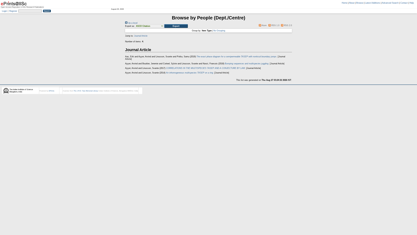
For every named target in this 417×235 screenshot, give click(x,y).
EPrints (51, 91)
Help (412, 3)
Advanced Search (390, 3)
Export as (129, 26)
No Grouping (219, 30)
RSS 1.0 (275, 25)
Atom (264, 25)
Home (344, 3)
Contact (404, 3)
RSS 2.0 (287, 25)
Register (13, 11)
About (351, 3)
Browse (359, 3)
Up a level (132, 23)
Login (4, 11)
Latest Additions (372, 3)
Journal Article (140, 36)
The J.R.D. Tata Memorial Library (86, 91)
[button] (176, 26)
